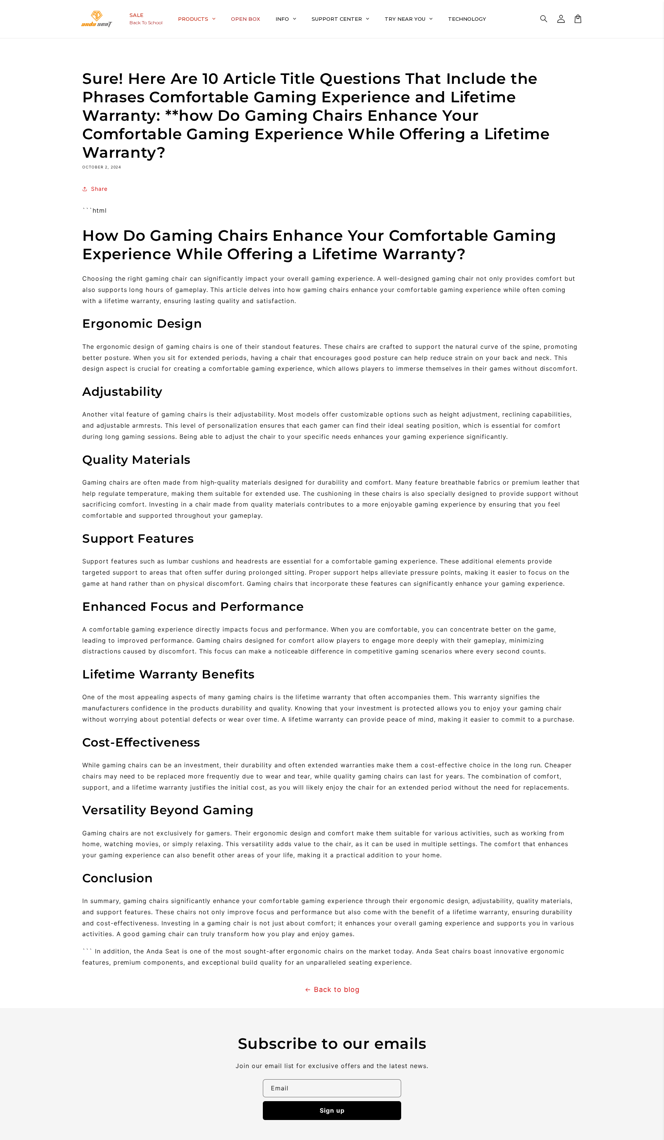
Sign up (332, 1110)
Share (99, 188)
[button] (544, 18)
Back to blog (337, 989)
